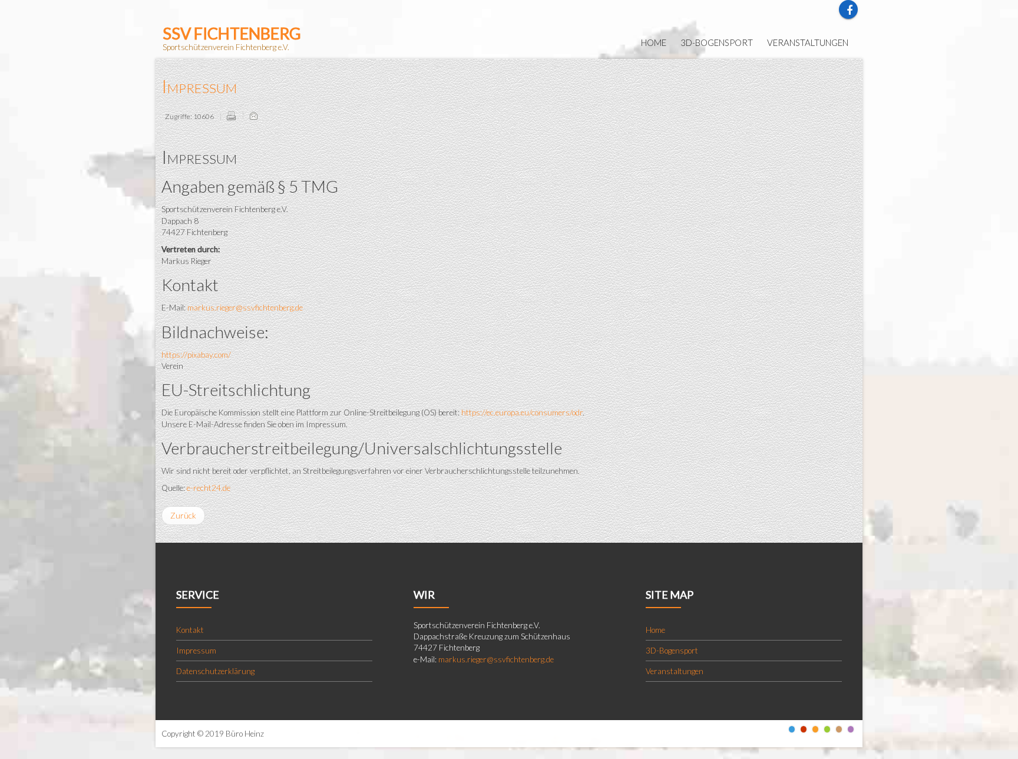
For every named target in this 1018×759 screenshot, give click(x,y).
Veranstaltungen (674, 671)
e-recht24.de (208, 488)
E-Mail (253, 115)
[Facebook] (848, 9)
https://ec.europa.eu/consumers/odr (522, 412)
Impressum (199, 85)
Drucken (231, 115)
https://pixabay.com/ (196, 354)
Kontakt (190, 630)
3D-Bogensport (672, 650)
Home (655, 630)
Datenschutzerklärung (215, 671)
